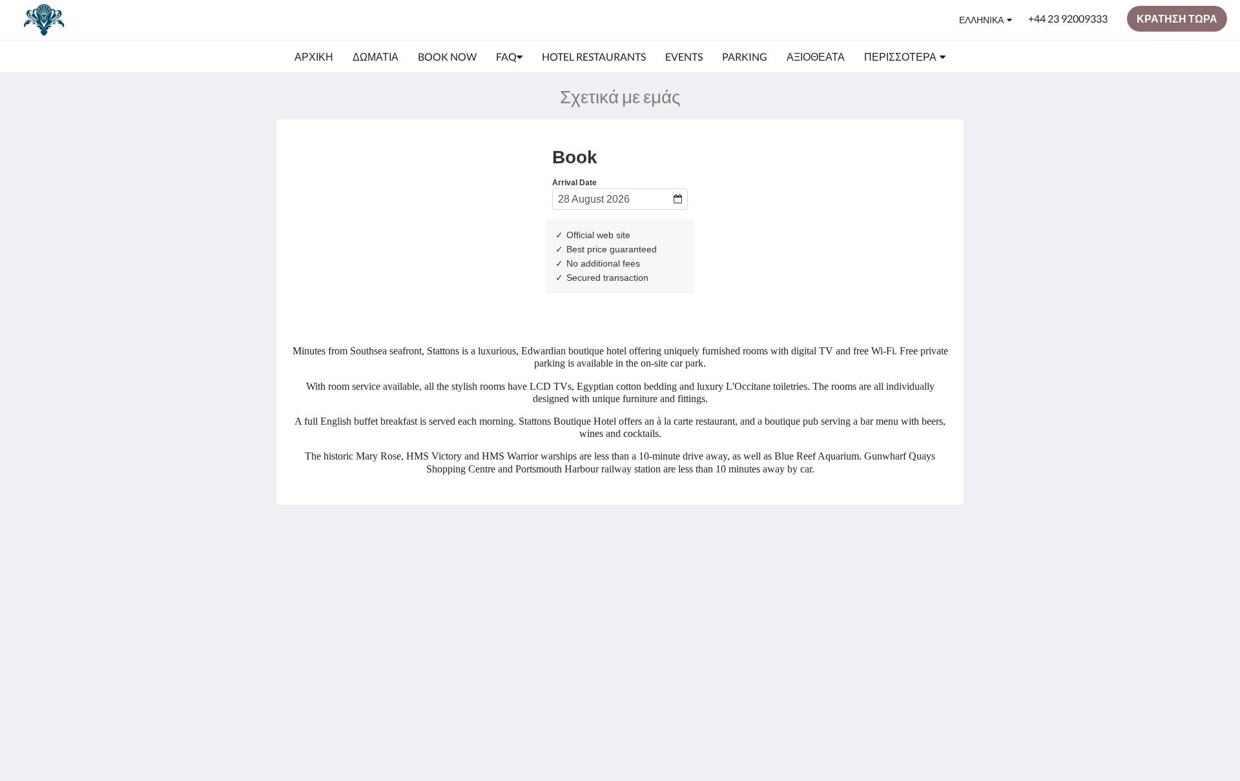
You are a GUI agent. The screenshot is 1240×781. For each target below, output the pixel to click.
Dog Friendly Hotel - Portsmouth (559, 577)
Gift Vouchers (544, 616)
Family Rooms (545, 605)
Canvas (894, 659)
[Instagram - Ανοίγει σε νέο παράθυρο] (938, 569)
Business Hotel (547, 594)
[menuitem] (313, 57)
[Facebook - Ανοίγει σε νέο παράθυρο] (902, 569)
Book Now (537, 561)
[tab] (564, 540)
